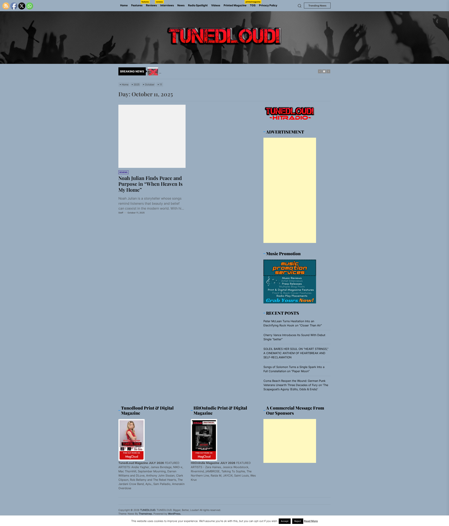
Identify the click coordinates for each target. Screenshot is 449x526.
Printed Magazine (236, 4)
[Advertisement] (289, 190)
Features (137, 4)
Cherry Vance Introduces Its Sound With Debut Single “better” (294, 337)
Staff (120, 212)
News (181, 5)
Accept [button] (285, 521)
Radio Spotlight (198, 5)
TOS (253, 5)
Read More (311, 521)
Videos (215, 5)
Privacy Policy (268, 5)
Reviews (152, 4)
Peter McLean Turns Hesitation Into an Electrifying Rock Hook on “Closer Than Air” (292, 323)
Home (124, 5)
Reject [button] (297, 521)
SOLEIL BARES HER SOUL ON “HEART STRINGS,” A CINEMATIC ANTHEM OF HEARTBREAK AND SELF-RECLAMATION (295, 353)
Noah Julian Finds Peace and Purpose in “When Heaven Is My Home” (150, 184)
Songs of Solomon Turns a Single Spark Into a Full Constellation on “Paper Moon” (293, 369)
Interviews (167, 5)
